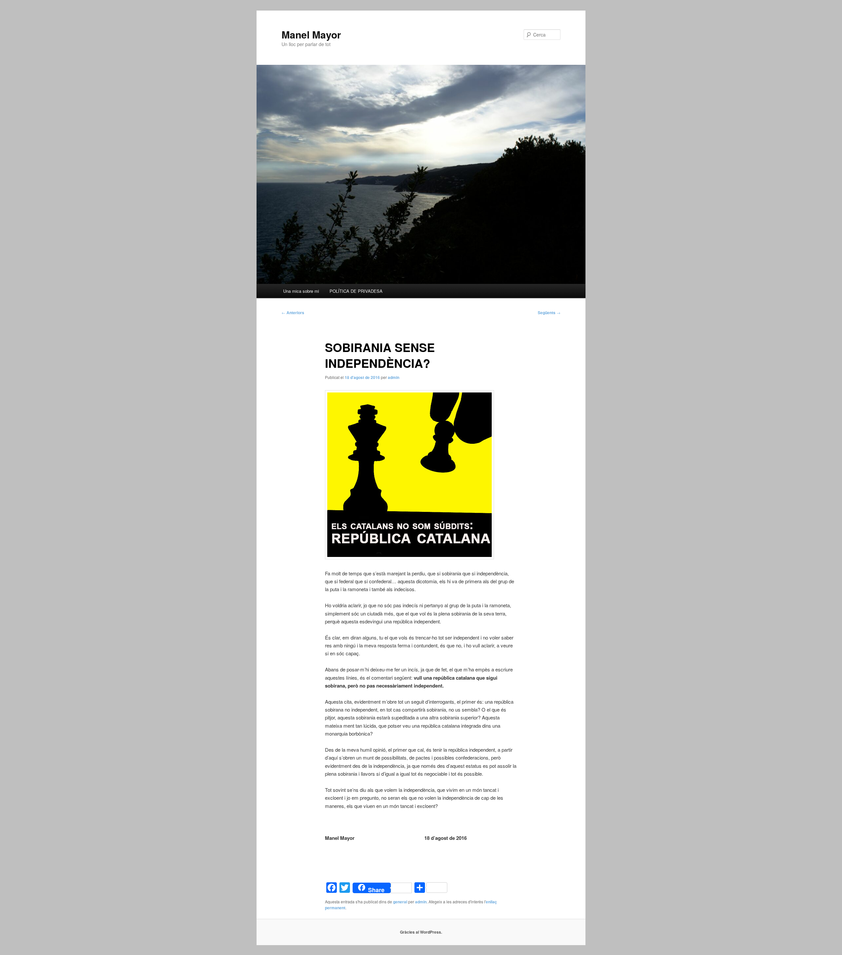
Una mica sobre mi (301, 291)
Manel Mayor (311, 34)
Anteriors (293, 312)
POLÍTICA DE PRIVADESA (356, 291)
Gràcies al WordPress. (421, 932)
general (400, 902)
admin (393, 377)
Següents (549, 312)
